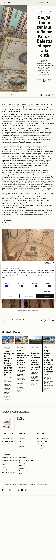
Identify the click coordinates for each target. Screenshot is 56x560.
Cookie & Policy (23, 470)
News (5, 346)
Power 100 (5, 470)
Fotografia (40, 445)
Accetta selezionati (28, 296)
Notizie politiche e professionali (7, 348)
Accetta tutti (46, 296)
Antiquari (22, 438)
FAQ (20, 473)
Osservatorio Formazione (9, 472)
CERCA (50, 2)
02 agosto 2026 (34, 385)
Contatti (21, 468)
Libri (38, 436)
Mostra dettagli (48, 291)
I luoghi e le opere (40, 11)
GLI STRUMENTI (6, 455)
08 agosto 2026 (20, 393)
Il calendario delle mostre (9, 457)
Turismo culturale (21, 347)
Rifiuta (10, 296)
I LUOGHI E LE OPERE (7, 433)
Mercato (21, 446)
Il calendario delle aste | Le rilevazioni (9, 461)
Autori (3, 464)
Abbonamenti (41, 2)
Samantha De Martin (7, 397)
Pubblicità (22, 465)
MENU (5, 2)
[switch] (21, 286)
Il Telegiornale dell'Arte (26, 460)
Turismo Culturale (7, 444)
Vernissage (40, 451)
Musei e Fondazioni (7, 441)
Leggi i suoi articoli (6, 224)
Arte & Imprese (23, 444)
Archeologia (5, 436)
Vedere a (39, 448)
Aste (20, 441)
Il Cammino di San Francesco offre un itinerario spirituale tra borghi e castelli (35, 360)
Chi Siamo (22, 455)
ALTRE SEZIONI (41, 433)
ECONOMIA (22, 433)
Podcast (4, 467)
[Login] (8, 2)
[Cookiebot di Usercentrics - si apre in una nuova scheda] (44, 263)
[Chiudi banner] (53, 262)
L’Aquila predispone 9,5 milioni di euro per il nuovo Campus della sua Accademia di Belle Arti (8, 363)
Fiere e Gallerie (23, 436)
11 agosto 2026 (7, 399)
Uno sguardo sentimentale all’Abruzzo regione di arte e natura (21, 358)
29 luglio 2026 (47, 390)
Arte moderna (47, 347)
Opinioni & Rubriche (42, 438)
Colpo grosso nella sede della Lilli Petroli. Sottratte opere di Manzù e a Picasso (48, 361)
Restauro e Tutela (49, 11)
